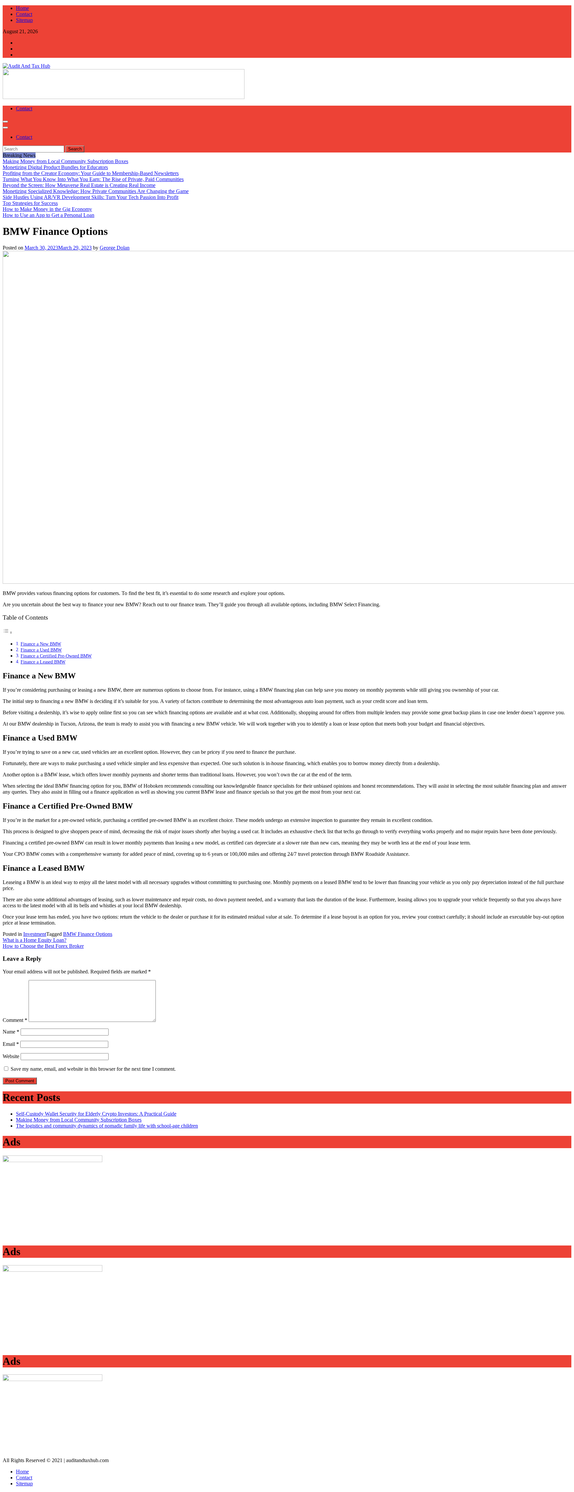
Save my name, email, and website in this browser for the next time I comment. (93, 1069)
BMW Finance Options (87, 934)
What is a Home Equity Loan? (34, 940)
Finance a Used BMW (41, 649)
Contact (24, 108)
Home (22, 1471)
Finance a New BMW (41, 644)
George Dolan (115, 247)
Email (11, 1044)
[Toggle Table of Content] (8, 632)
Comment (15, 1020)
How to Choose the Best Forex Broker (43, 946)
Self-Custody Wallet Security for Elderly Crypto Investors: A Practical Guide (96, 1114)
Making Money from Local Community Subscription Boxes (79, 1120)
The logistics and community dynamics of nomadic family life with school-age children (107, 1126)
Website (11, 1056)
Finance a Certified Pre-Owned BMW (56, 655)
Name (11, 1032)
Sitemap (24, 1483)
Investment (34, 934)
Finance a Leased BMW (43, 661)
